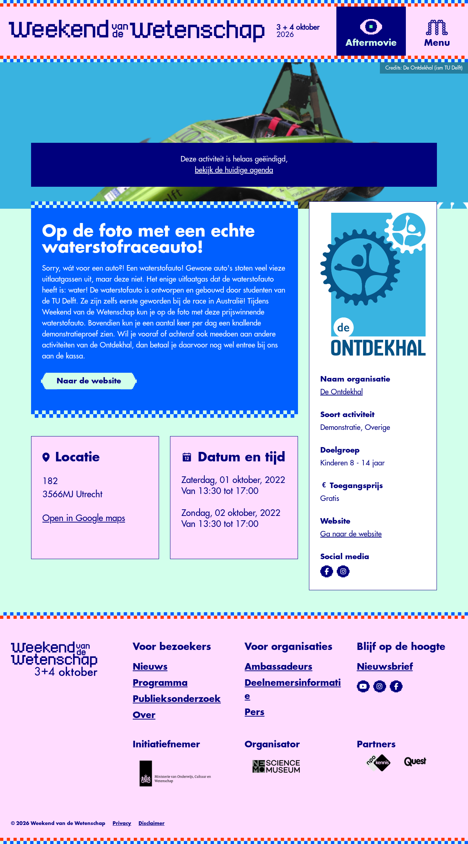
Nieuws (150, 666)
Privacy (122, 823)
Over (144, 715)
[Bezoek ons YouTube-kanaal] (363, 686)
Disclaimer (152, 823)
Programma (160, 682)
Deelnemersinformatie (293, 689)
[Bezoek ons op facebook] (326, 571)
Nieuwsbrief (385, 666)
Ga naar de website (351, 534)
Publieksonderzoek (177, 699)
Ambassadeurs (278, 666)
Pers (254, 712)
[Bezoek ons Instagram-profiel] (379, 686)
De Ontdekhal (341, 392)
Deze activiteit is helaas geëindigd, (234, 164)
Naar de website (89, 381)
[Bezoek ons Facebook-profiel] (396, 686)
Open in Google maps (83, 518)
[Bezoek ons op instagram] (343, 571)
